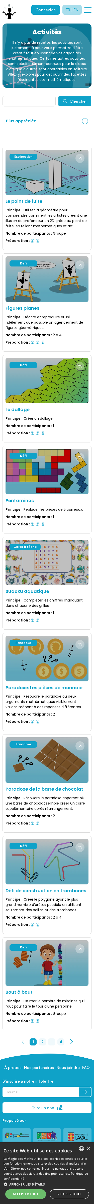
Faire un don (43, 1107)
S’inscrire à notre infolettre (28, 1081)
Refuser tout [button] (69, 1194)
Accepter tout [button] (25, 1194)
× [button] (88, 1148)
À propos (13, 1067)
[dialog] (47, 1173)
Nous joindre (68, 1067)
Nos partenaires (39, 1067)
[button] (47, 1184)
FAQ (86, 1067)
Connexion (46, 9)
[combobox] (81, 1148)
